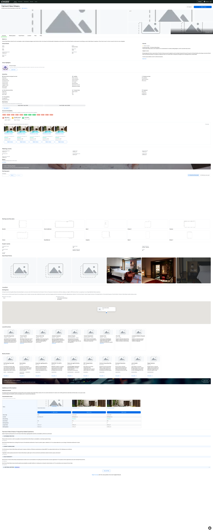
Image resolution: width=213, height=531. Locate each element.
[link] (9, 359)
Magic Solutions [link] (151, 363)
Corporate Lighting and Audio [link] (42, 363)
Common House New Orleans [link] (105, 363)
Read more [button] (6, 343)
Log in (211, 1)
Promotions (20, 1)
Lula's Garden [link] (134, 363)
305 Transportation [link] (87, 363)
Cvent (2, 4)
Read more (144, 58)
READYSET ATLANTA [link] (56, 363)
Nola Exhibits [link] (23, 363)
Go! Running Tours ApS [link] (9, 363)
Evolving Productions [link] (120, 363)
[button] (64, 22)
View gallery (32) (209, 32)
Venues (15, 1)
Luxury (36, 1)
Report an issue (95, 474)
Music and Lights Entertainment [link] (74, 363)
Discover (31, 1)
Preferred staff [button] (22, 373)
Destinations (26, 1)
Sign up (207, 1)
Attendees (4, 173)
